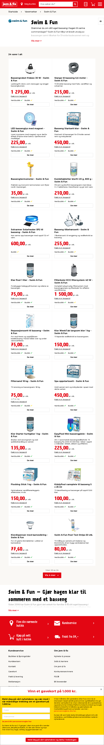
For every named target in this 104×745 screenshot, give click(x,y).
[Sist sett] (101, 21)
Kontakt (12, 666)
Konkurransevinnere (63, 671)
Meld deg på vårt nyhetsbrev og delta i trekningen (52, 740)
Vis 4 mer (50, 575)
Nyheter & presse (62, 656)
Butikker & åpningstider (19, 656)
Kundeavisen (14, 661)
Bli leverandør (60, 682)
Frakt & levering (15, 676)
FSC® (56, 676)
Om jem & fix (60, 666)
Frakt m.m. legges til (19, 96)
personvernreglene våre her (65, 711)
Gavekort (12, 671)
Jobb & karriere (61, 661)
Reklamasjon (14, 682)
